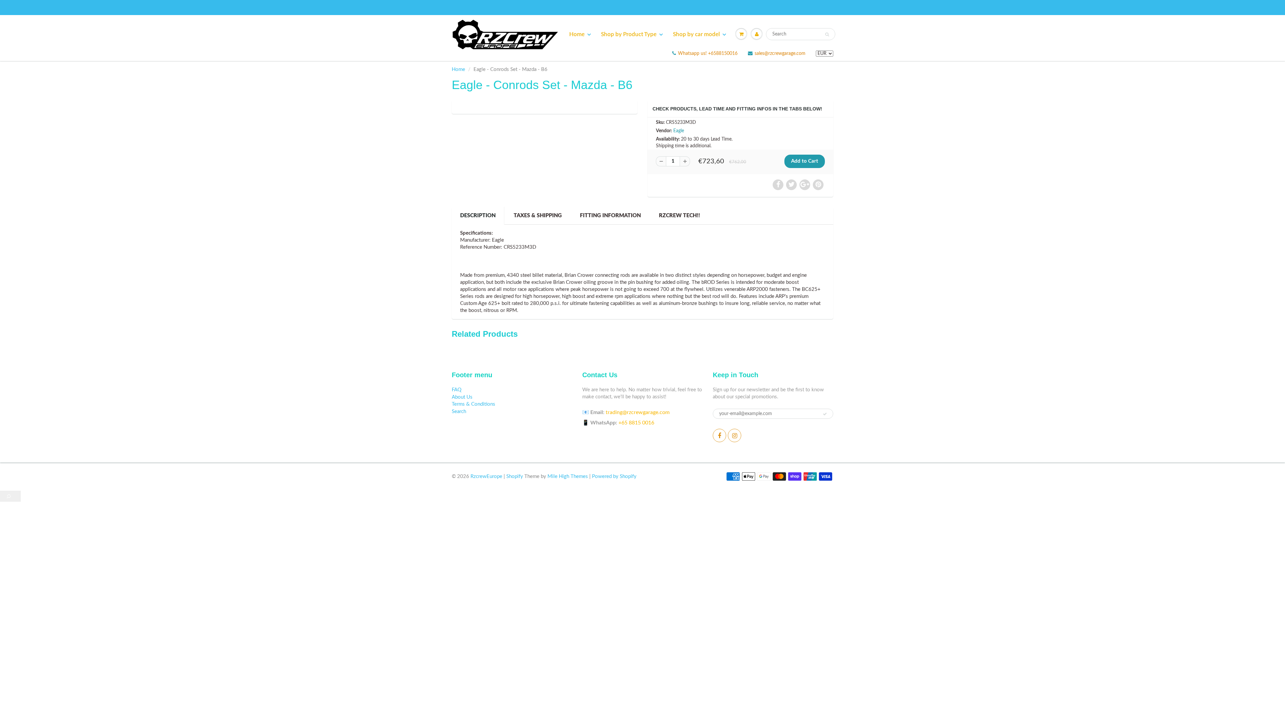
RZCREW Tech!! (679, 215)
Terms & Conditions (473, 404)
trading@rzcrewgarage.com (638, 412)
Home (577, 34)
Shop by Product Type (629, 34)
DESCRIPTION (478, 215)
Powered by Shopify (614, 476)
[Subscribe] (825, 414)
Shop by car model (696, 34)
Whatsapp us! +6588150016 (708, 53)
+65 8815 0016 (636, 422)
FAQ (456, 389)
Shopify (514, 476)
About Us (462, 397)
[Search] (827, 34)
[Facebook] (719, 435)
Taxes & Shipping (538, 215)
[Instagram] (734, 435)
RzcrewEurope (486, 476)
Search (459, 411)
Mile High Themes (567, 476)
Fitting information (610, 215)
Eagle (678, 131)
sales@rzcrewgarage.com (780, 53)
